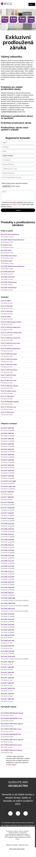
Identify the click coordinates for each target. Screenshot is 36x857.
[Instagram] (25, 813)
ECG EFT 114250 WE (8, 508)
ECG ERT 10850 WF (7, 667)
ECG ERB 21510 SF (7, 534)
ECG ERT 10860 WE (7, 693)
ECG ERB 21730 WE (7, 566)
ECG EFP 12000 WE (7, 454)
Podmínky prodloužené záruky (16, 123)
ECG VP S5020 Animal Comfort (11, 322)
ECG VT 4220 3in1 (7, 306)
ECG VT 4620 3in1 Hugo (9, 364)
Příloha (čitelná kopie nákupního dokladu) (15, 183)
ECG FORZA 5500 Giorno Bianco (12, 750)
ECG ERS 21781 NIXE (8, 656)
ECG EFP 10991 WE (7, 428)
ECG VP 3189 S (6, 301)
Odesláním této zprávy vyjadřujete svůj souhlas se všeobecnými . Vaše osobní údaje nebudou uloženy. (17, 204)
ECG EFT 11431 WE (7, 518)
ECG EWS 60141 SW (7, 271)
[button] (18, 88)
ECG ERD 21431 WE (7, 619)
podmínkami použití (15, 204)
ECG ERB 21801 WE (7, 587)
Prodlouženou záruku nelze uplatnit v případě (14, 128)
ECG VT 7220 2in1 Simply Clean (11, 332)
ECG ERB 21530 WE (7, 539)
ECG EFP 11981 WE (7, 438)
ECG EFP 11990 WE (7, 449)
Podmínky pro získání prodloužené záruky (12, 88)
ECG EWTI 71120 (6, 261)
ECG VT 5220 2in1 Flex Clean (10, 343)
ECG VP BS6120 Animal (9, 354)
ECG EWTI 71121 (6, 245)
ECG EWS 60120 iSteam (9, 282)
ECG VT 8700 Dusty (7, 412)
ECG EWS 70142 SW (7, 277)
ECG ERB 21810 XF (7, 593)
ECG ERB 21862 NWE (8, 603)
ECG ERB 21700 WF (7, 550)
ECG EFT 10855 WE (7, 497)
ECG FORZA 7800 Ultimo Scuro (11, 729)
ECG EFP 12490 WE (7, 460)
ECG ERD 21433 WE (7, 624)
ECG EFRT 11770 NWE (8, 481)
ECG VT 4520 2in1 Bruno (9, 370)
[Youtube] (18, 813)
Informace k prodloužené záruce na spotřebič (17, 117)
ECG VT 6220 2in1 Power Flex (10, 338)
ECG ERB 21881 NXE (8, 608)
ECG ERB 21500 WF (7, 529)
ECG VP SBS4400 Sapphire (10, 401)
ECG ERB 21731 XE (7, 571)
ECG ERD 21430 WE (7, 614)
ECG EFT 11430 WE (7, 513)
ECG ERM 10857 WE (7, 646)
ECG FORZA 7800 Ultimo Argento (12, 723)
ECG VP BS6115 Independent (10, 348)
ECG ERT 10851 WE (7, 672)
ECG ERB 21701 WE (7, 555)
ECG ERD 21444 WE (7, 630)
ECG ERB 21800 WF (7, 582)
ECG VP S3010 (6, 316)
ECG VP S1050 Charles (8, 391)
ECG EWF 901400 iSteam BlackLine (12, 266)
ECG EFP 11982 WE (7, 444)
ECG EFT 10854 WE (7, 492)
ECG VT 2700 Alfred (7, 396)
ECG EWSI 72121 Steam (9, 255)
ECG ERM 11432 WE (7, 651)
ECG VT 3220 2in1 (7, 311)
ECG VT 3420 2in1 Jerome (9, 386)
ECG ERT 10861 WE (7, 699)
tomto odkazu (11, 764)
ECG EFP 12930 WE (7, 465)
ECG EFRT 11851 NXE (8, 486)
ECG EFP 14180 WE (7, 476)
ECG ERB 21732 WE (7, 577)
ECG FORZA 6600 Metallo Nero (11, 734)
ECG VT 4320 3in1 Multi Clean (10, 327)
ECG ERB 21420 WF (7, 523)
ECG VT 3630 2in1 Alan (8, 375)
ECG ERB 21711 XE (7, 561)
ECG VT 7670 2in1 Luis (8, 407)
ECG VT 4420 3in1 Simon (9, 359)
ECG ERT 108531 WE (8, 688)
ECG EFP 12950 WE (7, 470)
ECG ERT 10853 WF (7, 683)
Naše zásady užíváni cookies (17, 849)
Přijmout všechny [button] (12, 845)
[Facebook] (10, 813)
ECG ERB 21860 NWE (8, 598)
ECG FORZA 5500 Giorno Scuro (11, 745)
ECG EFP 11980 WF (7, 433)
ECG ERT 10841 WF (7, 662)
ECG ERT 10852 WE (7, 678)
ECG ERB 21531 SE (7, 545)
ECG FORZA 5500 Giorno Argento (12, 739)
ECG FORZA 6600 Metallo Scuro (11, 718)
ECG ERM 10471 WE (7, 640)
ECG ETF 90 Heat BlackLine (10, 234)
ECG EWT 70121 (6, 250)
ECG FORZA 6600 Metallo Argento (12, 713)
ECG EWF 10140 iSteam (9, 287)
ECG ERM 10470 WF (7, 635)
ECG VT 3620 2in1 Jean (8, 380)
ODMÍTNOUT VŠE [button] (23, 845)
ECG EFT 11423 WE (7, 502)
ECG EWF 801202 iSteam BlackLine (12, 240)
